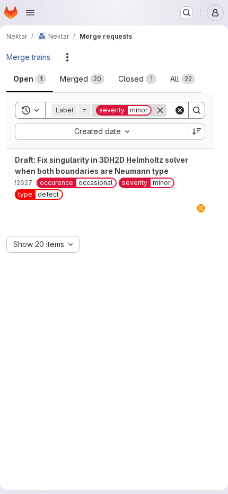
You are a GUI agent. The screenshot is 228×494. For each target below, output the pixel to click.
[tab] (29, 79)
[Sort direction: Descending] (196, 131)
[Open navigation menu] (30, 12)
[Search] (196, 110)
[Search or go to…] (186, 12)
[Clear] (179, 110)
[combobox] (101, 131)
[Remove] (160, 110)
